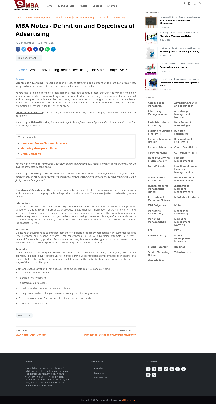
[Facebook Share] (18, 49)
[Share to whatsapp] (47, 49)
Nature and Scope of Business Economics (45, 143)
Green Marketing (31, 153)
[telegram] (148, 369)
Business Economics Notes (189, 63)
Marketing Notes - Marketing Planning (179, 51)
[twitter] (183, 369)
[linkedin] (160, 369)
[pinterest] (166, 369)
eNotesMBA (165, 48)
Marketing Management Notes (39, 148)
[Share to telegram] (53, 49)
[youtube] (171, 369)
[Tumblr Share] (41, 49)
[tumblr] (154, 369)
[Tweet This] (23, 49)
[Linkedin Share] (35, 49)
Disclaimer (99, 373)
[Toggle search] (200, 3)
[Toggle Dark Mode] (194, 3)
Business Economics (168, 63)
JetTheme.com (128, 400)
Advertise (98, 368)
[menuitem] (49, 6)
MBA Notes (24, 315)
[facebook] (184, 3)
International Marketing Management (175, 79)
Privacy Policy (100, 377)
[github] (154, 375)
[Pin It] (29, 49)
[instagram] (188, 3)
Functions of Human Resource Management (193, 17)
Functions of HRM (167, 17)
